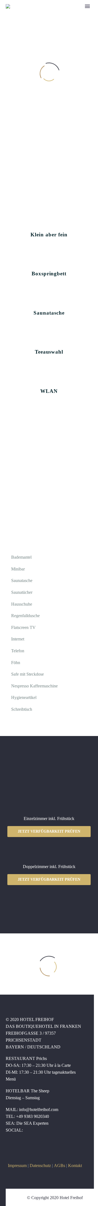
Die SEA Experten (32, 1123)
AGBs (59, 1165)
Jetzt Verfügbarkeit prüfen (49, 831)
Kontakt (75, 1165)
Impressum (17, 1165)
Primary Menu (87, 6)
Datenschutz (40, 1165)
